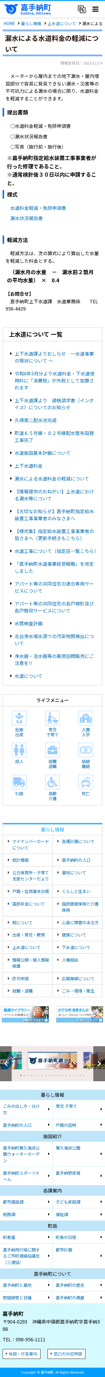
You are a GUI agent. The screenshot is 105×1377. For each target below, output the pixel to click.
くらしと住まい (76, 891)
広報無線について (78, 978)
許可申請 (20, 978)
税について (22, 922)
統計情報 (20, 860)
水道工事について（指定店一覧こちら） (57, 550)
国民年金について (28, 904)
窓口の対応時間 (68, 1354)
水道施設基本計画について (43, 452)
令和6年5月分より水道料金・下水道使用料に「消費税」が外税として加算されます (54, 380)
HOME (9, 23)
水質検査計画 (29, 623)
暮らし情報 (31, 23)
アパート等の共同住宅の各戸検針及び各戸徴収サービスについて (54, 607)
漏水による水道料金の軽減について (52, 478)
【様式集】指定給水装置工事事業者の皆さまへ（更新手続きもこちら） (54, 535)
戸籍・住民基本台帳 (30, 891)
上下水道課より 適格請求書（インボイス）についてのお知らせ (54, 404)
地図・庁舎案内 (23, 1354)
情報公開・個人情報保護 (30, 963)
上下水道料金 (29, 465)
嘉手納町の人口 (76, 860)
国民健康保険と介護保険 (80, 907)
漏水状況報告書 (26, 218)
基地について (74, 872)
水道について (29, 675)
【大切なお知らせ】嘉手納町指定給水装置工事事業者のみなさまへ (54, 515)
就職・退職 (22, 991)
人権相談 (70, 960)
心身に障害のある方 (80, 922)
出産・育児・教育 (28, 935)
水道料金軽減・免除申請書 (38, 207)
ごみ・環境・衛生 (78, 991)
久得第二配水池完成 (36, 420)
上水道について (62, 23)
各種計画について (78, 841)
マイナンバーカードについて (30, 844)
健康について (74, 935)
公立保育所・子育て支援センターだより (30, 875)
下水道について (76, 947)
